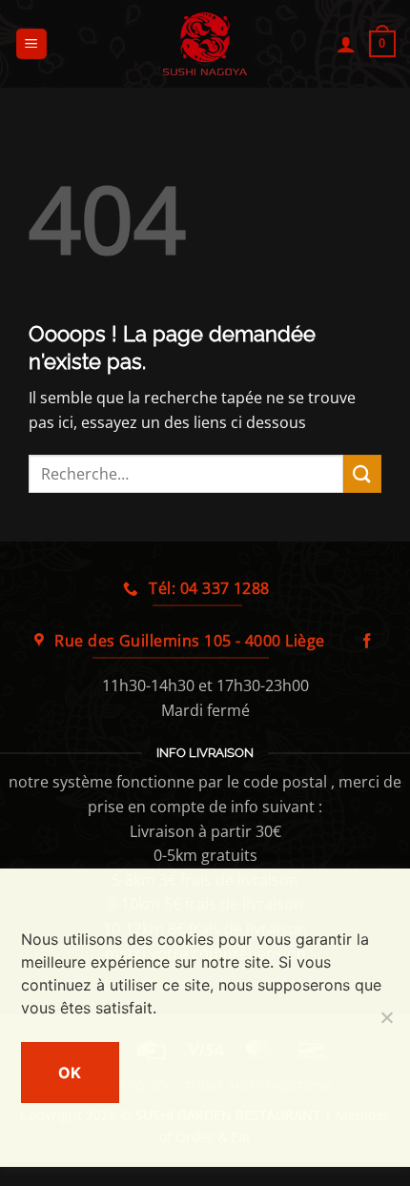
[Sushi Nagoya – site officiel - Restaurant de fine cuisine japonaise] (205, 44)
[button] (31, 44)
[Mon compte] (346, 44)
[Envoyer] (362, 473)
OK (70, 1072)
